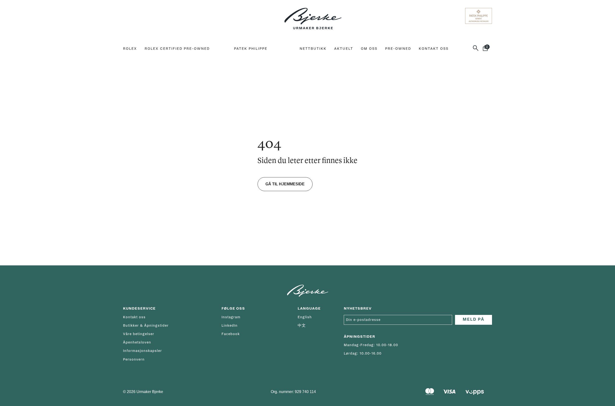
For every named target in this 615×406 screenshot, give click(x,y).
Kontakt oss (434, 48)
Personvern (134, 359)
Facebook (230, 334)
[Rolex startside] (142, 16)
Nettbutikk (313, 48)
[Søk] (477, 48)
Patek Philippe (250, 48)
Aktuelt (343, 48)
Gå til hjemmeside (285, 184)
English (305, 317)
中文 (302, 325)
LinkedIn (229, 325)
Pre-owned (398, 48)
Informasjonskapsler (142, 351)
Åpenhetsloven (137, 342)
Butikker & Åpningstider (146, 325)
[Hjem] (312, 16)
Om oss (369, 48)
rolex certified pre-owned (177, 48)
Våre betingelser (138, 334)
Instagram (230, 317)
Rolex (130, 48)
